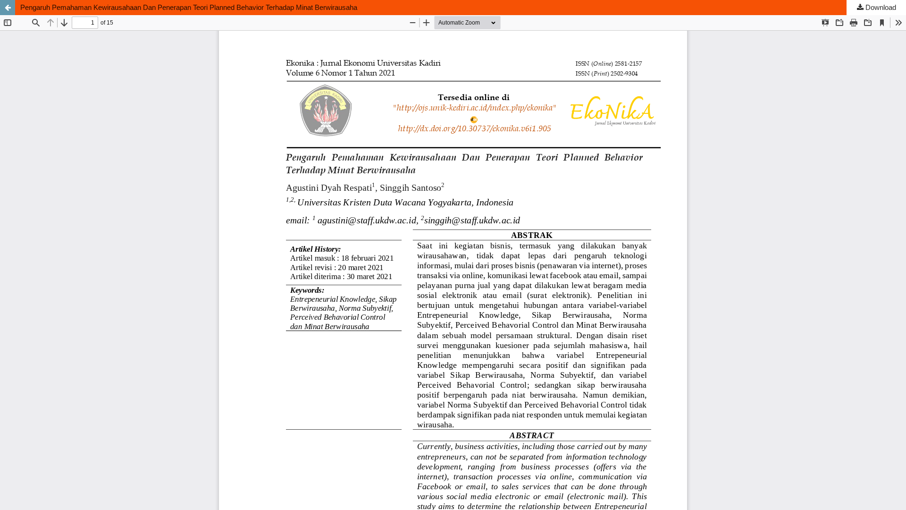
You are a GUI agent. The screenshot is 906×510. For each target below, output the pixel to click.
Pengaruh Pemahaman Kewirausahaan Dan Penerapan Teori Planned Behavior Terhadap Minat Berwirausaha (188, 7)
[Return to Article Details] (7, 7)
